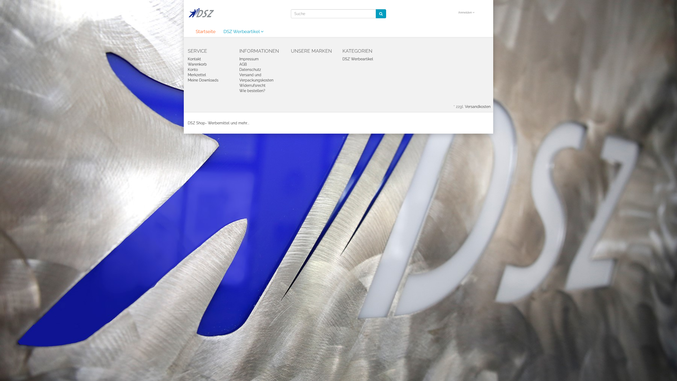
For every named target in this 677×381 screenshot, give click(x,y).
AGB (243, 64)
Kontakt (194, 59)
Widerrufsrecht (252, 85)
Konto (193, 69)
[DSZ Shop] (201, 13)
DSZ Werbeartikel (242, 31)
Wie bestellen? (252, 91)
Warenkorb (197, 64)
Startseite (206, 31)
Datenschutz (250, 69)
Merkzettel (197, 75)
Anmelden (465, 12)
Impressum (249, 59)
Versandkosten (478, 107)
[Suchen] (381, 13)
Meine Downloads (203, 80)
